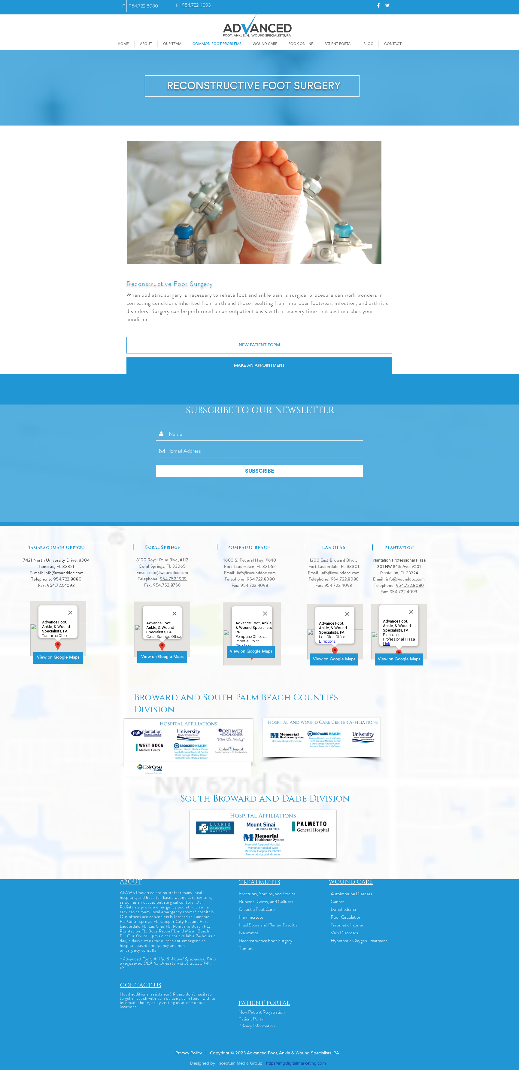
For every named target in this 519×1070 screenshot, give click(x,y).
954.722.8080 (67, 579)
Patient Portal (251, 1018)
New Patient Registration (261, 1011)
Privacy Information (256, 1025)
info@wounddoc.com (63, 573)
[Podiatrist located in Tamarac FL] (378, 5)
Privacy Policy (188, 1052)
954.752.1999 (173, 579)
